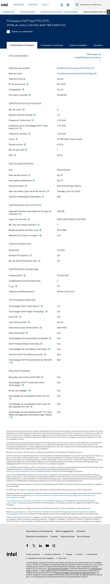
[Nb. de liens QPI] (26, 150)
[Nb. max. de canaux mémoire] (38, 225)
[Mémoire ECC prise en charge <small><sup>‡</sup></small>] (40, 235)
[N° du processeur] (27, 84)
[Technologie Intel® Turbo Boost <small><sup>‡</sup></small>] (41, 306)
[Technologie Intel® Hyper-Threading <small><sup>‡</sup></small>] (46, 311)
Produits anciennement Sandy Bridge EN (76, 73)
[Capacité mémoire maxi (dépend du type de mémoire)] (20, 214)
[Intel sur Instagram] (54, 546)
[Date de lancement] (29, 175)
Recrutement (83, 536)
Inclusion (81, 531)
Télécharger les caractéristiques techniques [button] (88, 56)
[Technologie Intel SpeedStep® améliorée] (50, 338)
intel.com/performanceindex (57, 569)
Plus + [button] (45, 4)
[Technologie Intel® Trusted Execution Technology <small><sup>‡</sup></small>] (22, 385)
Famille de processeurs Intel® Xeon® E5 (76, 68)
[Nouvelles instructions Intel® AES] (42, 377)
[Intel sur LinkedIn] (40, 546)
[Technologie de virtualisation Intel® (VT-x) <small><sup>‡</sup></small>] (10, 398)
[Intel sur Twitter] (34, 546)
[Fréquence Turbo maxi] (32, 120)
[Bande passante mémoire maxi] (40, 230)
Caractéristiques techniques (22, 45)
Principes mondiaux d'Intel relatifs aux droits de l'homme (75, 573)
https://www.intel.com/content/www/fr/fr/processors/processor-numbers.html (33, 471)
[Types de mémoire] (28, 219)
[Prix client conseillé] (29, 95)
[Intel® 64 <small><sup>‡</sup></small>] (20, 317)
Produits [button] (19, 4)
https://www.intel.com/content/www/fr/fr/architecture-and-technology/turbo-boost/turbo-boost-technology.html (50, 496)
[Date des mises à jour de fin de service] (47, 191)
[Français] (68, 4)
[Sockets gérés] (24, 275)
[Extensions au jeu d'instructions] (40, 327)
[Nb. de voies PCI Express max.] (39, 261)
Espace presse (67, 536)
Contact (54, 536)
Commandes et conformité (52, 45)
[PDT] (14, 155)
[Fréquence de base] (29, 134)
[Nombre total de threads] (34, 115)
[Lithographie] (23, 89)
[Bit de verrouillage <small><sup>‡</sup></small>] (29, 390)
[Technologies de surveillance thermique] (49, 349)
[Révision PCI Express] (30, 255)
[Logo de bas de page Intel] (12, 553)
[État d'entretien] (25, 186)
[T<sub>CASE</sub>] (16, 286)
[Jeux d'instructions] (28, 322)
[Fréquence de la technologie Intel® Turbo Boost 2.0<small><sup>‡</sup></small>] (20, 128)
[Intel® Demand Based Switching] (41, 344)
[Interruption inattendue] (33, 180)
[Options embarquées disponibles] (42, 197)
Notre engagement (65, 531)
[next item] (108, 12)
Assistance (98, 45)
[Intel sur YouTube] (47, 546)
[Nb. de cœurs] (23, 109)
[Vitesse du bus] (24, 144)
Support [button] (33, 4)
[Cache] (16, 139)
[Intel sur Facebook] (27, 546)
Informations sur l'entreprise (39, 531)
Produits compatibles (78, 45)
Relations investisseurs (37, 536)
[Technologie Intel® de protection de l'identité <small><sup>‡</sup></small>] (11, 362)
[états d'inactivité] (26, 333)
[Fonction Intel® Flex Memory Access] (45, 354)
